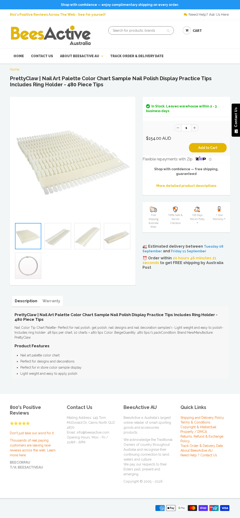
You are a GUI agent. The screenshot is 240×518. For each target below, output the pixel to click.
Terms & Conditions (195, 422)
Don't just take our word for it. (32, 433)
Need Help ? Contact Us (198, 455)
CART (197, 31)
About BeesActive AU (79, 56)
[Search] (168, 30)
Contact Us (42, 56)
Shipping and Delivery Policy (202, 418)
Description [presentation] (26, 301)
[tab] (26, 301)
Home (19, 56)
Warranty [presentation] (51, 301)
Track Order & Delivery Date (137, 56)
